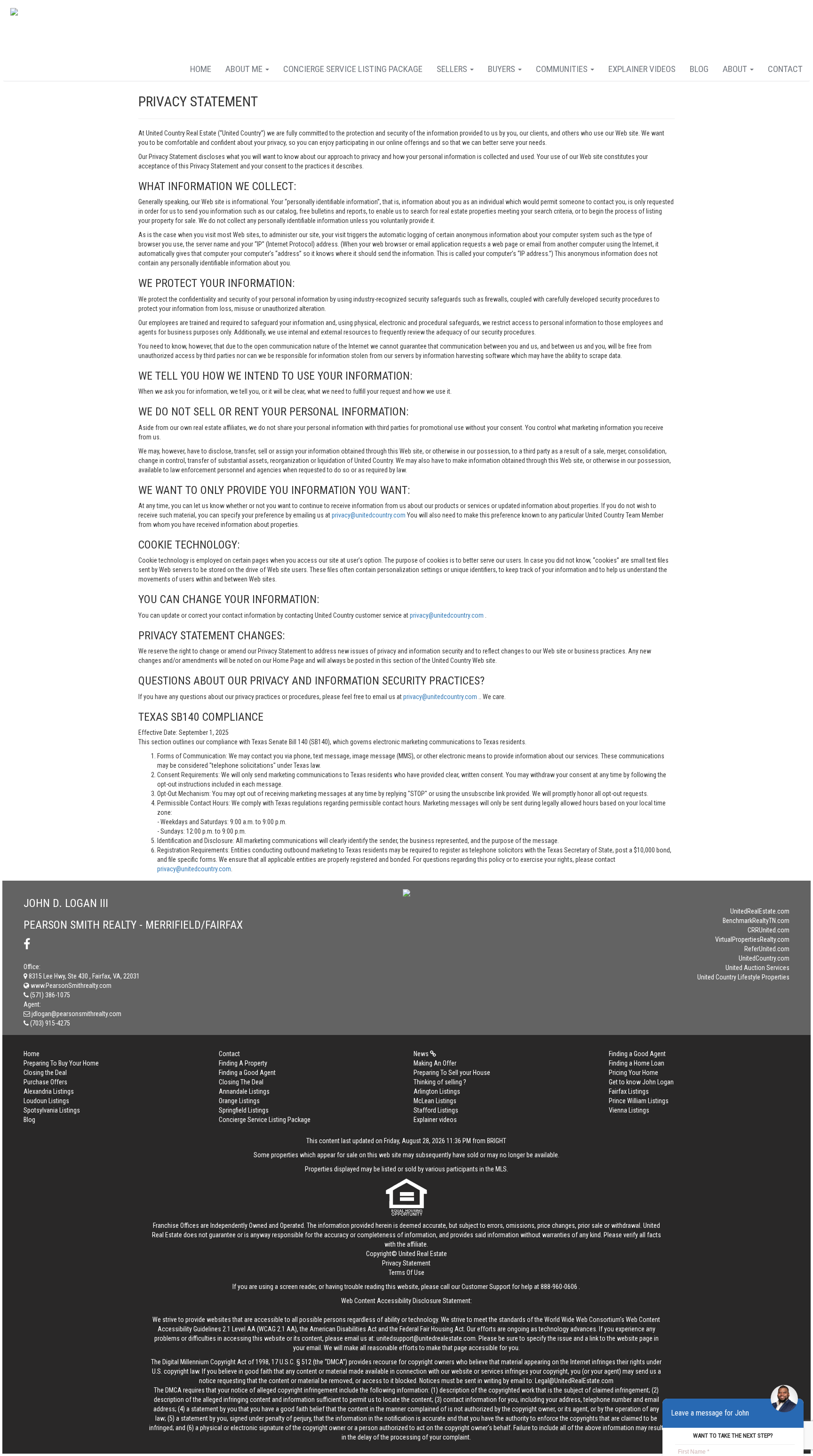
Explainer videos (642, 69)
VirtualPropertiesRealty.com (752, 939)
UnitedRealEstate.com (759, 911)
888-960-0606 (559, 1286)
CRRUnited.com (768, 930)
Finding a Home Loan (636, 1063)
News (422, 1054)
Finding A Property (243, 1063)
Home (200, 69)
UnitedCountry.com (764, 958)
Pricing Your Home (633, 1072)
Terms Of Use (406, 1272)
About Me (244, 69)
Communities (563, 69)
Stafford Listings (436, 1110)
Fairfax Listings (629, 1091)
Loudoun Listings (46, 1101)
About (736, 69)
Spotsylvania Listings (52, 1110)
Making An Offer (435, 1063)
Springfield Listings (244, 1110)
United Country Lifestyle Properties (743, 977)
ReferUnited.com (766, 949)
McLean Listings (435, 1101)
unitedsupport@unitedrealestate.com (426, 1338)
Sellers (453, 69)
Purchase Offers (45, 1082)
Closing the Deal (45, 1072)
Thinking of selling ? (440, 1082)
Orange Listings (239, 1101)
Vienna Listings (629, 1110)
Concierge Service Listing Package (352, 69)
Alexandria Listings (49, 1091)
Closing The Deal (241, 1082)
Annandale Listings (244, 1091)
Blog (699, 69)
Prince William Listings (639, 1101)
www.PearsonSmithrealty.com (70, 985)
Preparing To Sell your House (452, 1072)
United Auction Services (757, 967)
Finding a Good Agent (637, 1054)
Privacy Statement (406, 1263)
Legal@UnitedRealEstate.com (574, 1380)
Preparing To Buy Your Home (61, 1063)
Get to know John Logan (641, 1082)
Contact (785, 69)
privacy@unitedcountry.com (369, 515)
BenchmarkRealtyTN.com (756, 920)
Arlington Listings (437, 1091)
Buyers (502, 69)
